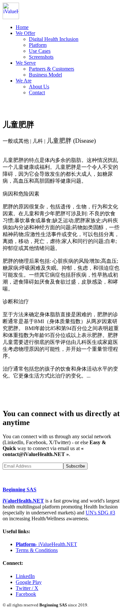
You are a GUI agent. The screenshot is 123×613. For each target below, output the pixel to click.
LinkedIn (25, 576)
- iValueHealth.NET (46, 544)
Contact (37, 92)
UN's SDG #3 (100, 512)
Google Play (29, 582)
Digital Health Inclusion (53, 39)
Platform (38, 45)
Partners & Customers (51, 69)
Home (22, 27)
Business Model (45, 74)
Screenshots (41, 57)
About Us (39, 86)
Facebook (26, 594)
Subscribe (75, 466)
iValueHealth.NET (23, 501)
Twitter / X (27, 588)
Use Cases (40, 51)
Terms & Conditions (37, 550)
